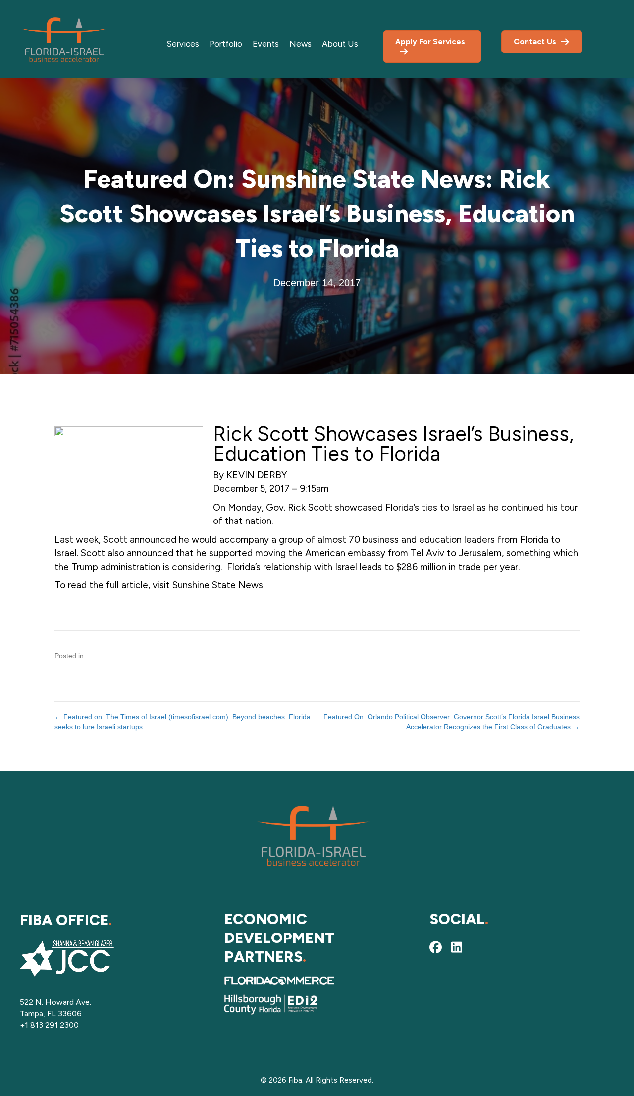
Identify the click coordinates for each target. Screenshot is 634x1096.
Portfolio (226, 44)
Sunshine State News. (218, 585)
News (300, 44)
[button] (436, 947)
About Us (340, 44)
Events (266, 44)
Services (182, 44)
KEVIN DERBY (256, 475)
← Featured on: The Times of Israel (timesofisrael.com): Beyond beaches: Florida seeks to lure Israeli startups (182, 722)
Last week (76, 539)
